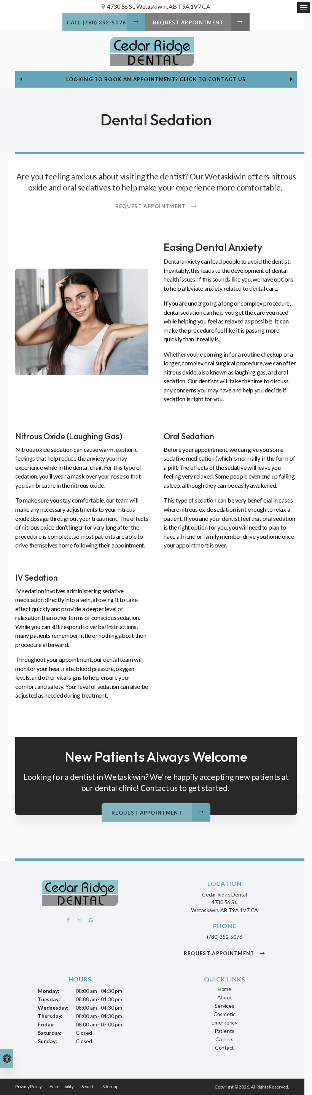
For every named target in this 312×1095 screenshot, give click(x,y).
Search (88, 1086)
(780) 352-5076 (224, 936)
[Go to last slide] (21, 79)
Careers (224, 1039)
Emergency (224, 1022)
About (224, 997)
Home (224, 989)
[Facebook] (70, 922)
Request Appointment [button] (188, 22)
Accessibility (61, 1086)
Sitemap (110, 1086)
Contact (224, 1047)
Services (224, 1005)
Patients (224, 1031)
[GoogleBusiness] (89, 922)
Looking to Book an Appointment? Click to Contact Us (156, 79)
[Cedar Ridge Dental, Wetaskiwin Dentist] (80, 894)
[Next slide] (291, 79)
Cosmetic (224, 1014)
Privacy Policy (28, 1086)
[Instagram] (80, 922)
